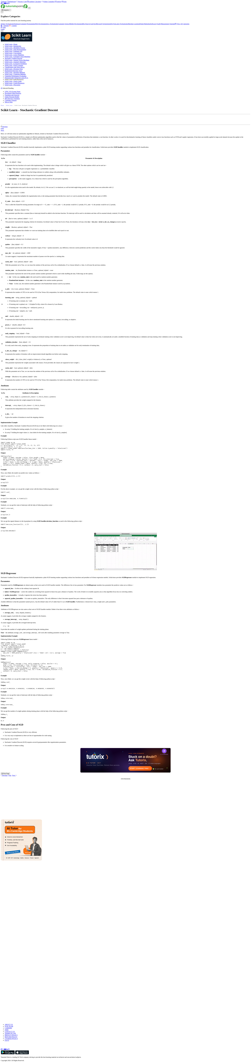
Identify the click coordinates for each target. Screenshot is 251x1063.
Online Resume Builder (12, 97)
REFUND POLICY (11, 1037)
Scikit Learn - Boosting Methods (15, 72)
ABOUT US (9, 1024)
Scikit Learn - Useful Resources (14, 83)
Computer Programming (27, 24)
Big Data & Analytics (89, 24)
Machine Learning (133, 24)
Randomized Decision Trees (13, 71)
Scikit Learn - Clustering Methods (15, 74)
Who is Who (9, 102)
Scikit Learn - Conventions (13, 53)
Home (2, 105)
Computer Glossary (11, 100)
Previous (5, 126)
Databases (17, 24)
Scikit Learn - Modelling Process (15, 48)
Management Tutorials (168, 24)
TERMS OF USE (10, 1033)
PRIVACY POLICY (11, 1035)
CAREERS (8, 1028)
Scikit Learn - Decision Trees (14, 69)
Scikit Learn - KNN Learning (14, 65)
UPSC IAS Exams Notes (12, 91)
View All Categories (182, 24)
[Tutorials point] (14, 8)
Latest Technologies (122, 24)
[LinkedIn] (7, 3)
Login (3, 29)
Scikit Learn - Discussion (12, 85)
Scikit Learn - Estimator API (13, 51)
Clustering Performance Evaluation (15, 76)
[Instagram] (8, 3)
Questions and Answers (12, 95)
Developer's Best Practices (13, 93)
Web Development (41, 24)
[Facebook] (1, 3)
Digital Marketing (144, 24)
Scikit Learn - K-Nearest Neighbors (16, 64)
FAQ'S (7, 1040)
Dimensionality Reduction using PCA (16, 78)
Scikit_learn (9, 105)
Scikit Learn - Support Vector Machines (17, 60)
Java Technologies (52, 24)
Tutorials (6, 25)
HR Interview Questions (12, 98)
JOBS (6, 1030)
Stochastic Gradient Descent (13, 58)
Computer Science (63, 24)
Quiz (9, 775)
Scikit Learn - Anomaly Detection (15, 62)
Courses (14, 25)
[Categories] (29, 8)
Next (2, 130)
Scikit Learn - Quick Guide (13, 81)
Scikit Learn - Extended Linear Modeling (17, 56)
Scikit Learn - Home (11, 44)
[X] (3, 3)
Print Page (6, 773)
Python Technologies (7, 24)
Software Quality (155, 24)
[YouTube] (5, 3)
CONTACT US (10, 1031)
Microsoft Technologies (103, 24)
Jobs (4, 27)
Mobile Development (76, 24)
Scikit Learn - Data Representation (15, 49)
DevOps (113, 24)
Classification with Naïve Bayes (15, 67)
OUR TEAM (9, 1026)
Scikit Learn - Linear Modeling (14, 55)
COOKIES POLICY (11, 1038)
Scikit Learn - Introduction (13, 46)
